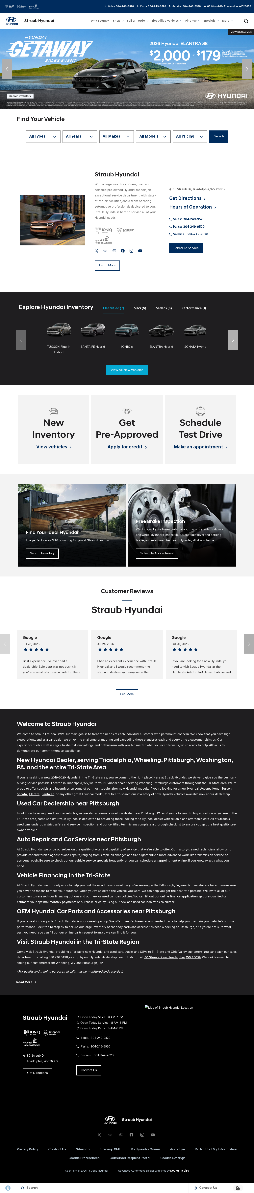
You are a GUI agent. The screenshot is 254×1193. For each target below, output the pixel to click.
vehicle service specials (91, 860)
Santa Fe (48, 794)
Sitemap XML (110, 1149)
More (226, 21)
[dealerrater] (114, 251)
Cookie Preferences (84, 1158)
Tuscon (227, 788)
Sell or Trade (136, 21)
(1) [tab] (194, 308)
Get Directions (37, 1073)
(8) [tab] (140, 308)
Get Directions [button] (185, 198)
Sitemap (83, 1149)
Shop (116, 20)
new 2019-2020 (55, 777)
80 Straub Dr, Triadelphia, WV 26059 (229, 6)
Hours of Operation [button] (191, 207)
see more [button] (127, 694)
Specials (209, 20)
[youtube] (140, 251)
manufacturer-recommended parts (147, 921)
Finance (191, 20)
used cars (24, 824)
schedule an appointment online (163, 860)
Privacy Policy (27, 1149)
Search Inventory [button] (42, 553)
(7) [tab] (113, 308)
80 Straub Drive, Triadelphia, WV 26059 (172, 957)
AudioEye (177, 1149)
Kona (215, 788)
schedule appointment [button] (157, 553)
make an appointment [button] (199, 447)
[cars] (105, 251)
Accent (205, 788)
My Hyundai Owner (145, 1149)
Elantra (34, 794)
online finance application (179, 896)
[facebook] (123, 251)
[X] (96, 251)
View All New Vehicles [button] (127, 370)
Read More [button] (24, 982)
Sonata (22, 794)
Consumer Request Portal (130, 1158)
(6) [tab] (164, 308)
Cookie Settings (173, 1158)
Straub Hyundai (98, 1170)
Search (219, 136)
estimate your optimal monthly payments (46, 902)
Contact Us (57, 1149)
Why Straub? (100, 20)
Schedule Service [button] (186, 248)
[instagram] (131, 251)
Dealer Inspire (179, 1170)
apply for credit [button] (125, 447)
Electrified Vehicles (165, 20)
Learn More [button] (107, 265)
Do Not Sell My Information (216, 1149)
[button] (246, 21)
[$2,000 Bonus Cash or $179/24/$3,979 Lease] (127, 69)
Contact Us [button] (89, 1070)
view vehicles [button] (52, 447)
